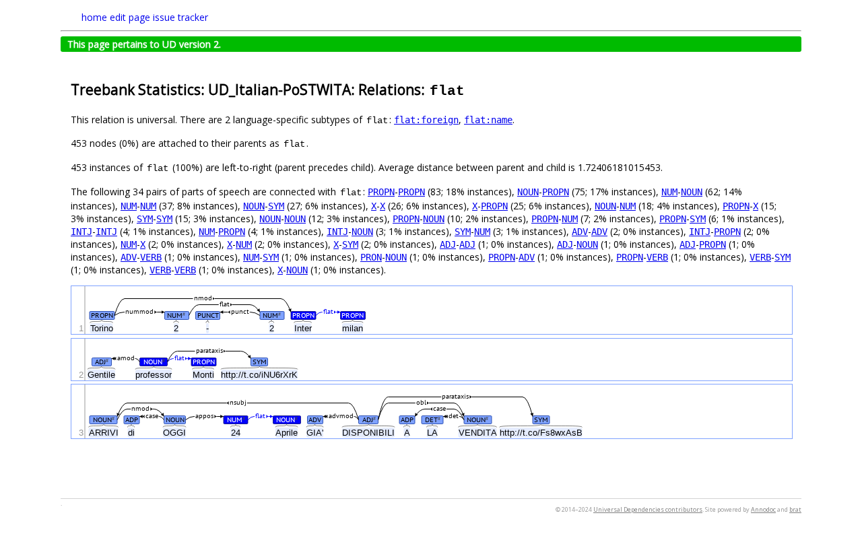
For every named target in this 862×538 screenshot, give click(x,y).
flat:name (488, 119)
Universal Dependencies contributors (647, 509)
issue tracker (180, 17)
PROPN (381, 192)
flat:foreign (426, 119)
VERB (151, 257)
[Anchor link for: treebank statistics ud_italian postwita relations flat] (473, 88)
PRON (371, 257)
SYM (276, 206)
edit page (130, 17)
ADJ (448, 244)
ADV (580, 231)
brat (795, 509)
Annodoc (763, 509)
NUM (669, 192)
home (94, 17)
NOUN (528, 192)
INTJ (81, 231)
